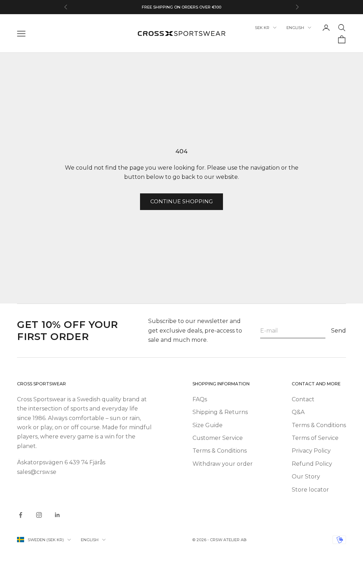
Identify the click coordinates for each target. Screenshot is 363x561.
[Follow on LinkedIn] (57, 514)
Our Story (306, 476)
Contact (303, 399)
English (295, 27)
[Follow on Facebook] (20, 514)
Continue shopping (181, 201)
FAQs (199, 399)
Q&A (298, 412)
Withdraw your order (222, 463)
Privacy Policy (311, 450)
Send (338, 330)
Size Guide (207, 425)
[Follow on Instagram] (39, 514)
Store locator (310, 489)
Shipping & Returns (220, 412)
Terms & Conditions (219, 450)
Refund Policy (312, 463)
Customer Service (217, 438)
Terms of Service (315, 438)
